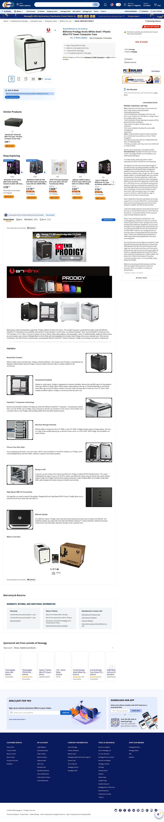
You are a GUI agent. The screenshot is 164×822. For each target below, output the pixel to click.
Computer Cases (51, 21)
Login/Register (41, 747)
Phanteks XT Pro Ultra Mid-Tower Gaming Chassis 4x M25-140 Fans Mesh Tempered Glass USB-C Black (12, 182)
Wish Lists (40, 764)
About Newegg (72, 747)
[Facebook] (120, 810)
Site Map (101, 767)
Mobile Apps (102, 777)
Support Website (87, 621)
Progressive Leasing (104, 794)
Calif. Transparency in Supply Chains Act (52, 814)
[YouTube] (142, 810)
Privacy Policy (24, 814)
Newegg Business (134, 747)
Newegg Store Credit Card (106, 787)
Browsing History (42, 750)
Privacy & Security (12, 760)
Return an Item (11, 754)
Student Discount (103, 784)
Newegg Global (133, 750)
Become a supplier (104, 747)
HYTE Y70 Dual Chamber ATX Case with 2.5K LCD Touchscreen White (58, 182)
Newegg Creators (103, 764)
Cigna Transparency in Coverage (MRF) (78, 814)
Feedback (32, 228)
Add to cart (9, 146)
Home (5, 21)
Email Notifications (43, 774)
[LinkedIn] (134, 810)
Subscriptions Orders (43, 777)
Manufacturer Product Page (91, 615)
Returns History (42, 757)
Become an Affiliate (104, 760)
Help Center (10, 747)
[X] (125, 810)
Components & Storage (19, 21)
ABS (130, 754)
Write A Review (142, 278)
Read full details (15, 621)
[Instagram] (129, 810)
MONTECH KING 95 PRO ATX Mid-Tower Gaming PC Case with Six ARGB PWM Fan (36, 182)
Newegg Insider (73, 770)
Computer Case (36, 21)
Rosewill (131, 757)
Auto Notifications (42, 781)
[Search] (95, 4)
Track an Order (11, 750)
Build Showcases (103, 791)
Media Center (72, 754)
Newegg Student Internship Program (79, 757)
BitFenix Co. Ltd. (66, 21)
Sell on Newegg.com (104, 750)
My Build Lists (41, 767)
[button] (24, 4)
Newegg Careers (73, 767)
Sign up (66, 713)
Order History (41, 754)
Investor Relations (73, 750)
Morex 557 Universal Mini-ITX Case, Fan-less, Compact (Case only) (13, 137)
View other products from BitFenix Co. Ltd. (94, 625)
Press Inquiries (72, 764)
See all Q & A (108, 220)
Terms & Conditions (13, 814)
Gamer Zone (72, 760)
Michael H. (128, 273)
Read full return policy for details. (57, 626)
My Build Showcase (43, 770)
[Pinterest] (138, 810)
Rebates (100, 774)
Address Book (41, 760)
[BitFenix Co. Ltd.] (49, 30)
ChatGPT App (102, 781)
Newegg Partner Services (106, 757)
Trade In (101, 797)
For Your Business (104, 754)
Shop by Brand (102, 770)
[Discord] (151, 810)
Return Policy (11, 757)
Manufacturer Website (89, 618)
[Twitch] (147, 810)
